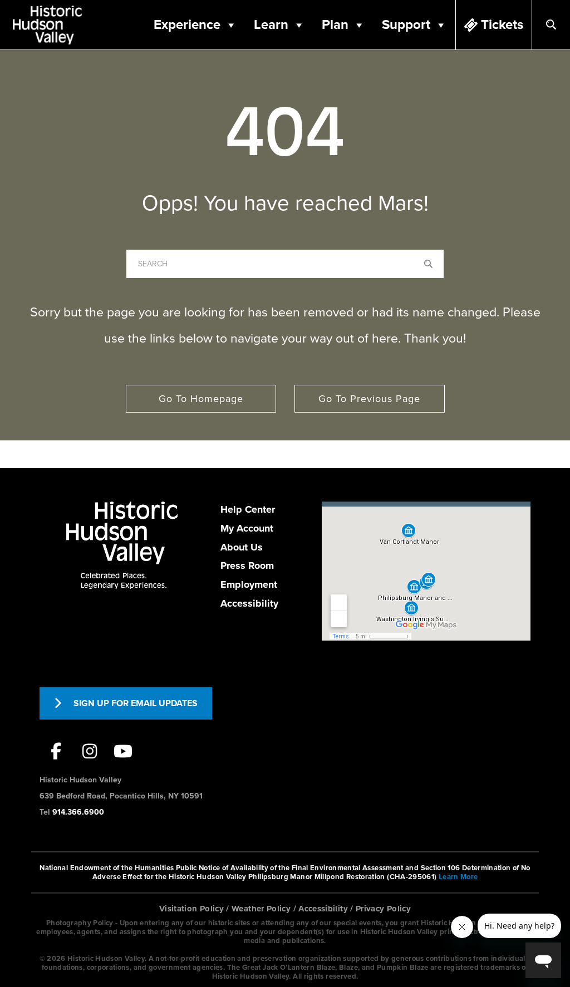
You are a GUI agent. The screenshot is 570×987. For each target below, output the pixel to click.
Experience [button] (187, 25)
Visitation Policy (191, 909)
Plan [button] (335, 25)
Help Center (247, 509)
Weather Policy (261, 909)
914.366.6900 (78, 812)
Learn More (458, 876)
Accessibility (249, 603)
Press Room (247, 565)
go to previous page (369, 399)
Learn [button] (271, 25)
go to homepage (201, 399)
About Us (241, 547)
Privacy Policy (383, 909)
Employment (248, 584)
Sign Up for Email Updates (135, 703)
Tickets (502, 25)
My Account (246, 528)
